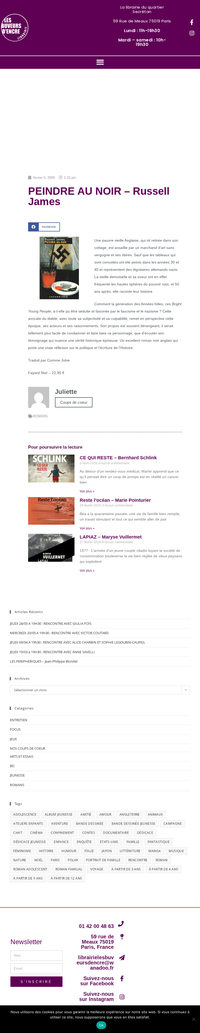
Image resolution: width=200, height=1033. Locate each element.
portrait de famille (103, 860)
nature (19, 860)
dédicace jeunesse (29, 842)
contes (88, 832)
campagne (173, 823)
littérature (130, 851)
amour (105, 814)
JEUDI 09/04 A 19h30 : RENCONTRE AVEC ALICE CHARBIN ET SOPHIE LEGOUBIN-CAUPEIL (77, 642)
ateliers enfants (28, 823)
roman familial (69, 869)
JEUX (13, 739)
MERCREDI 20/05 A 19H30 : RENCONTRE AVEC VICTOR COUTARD (59, 633)
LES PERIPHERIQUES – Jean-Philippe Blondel (43, 661)
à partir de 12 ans (66, 878)
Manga (154, 851)
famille (133, 842)
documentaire (116, 832)
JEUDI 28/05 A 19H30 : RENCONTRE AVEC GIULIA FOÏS (50, 623)
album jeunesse (59, 814)
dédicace (145, 832)
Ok (101, 1025)
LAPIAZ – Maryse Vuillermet (111, 537)
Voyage (96, 869)
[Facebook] (191, 22)
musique (176, 851)
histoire (46, 851)
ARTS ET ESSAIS (21, 756)
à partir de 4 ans (163, 869)
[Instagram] (191, 33)
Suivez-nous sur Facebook (97, 980)
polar (73, 860)
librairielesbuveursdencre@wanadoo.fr (95, 963)
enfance (61, 842)
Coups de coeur (73, 402)
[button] (100, 62)
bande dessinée (90, 823)
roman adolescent (30, 869)
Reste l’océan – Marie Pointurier (115, 500)
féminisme (22, 851)
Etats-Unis (109, 842)
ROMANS (40, 416)
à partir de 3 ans (126, 869)
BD (12, 765)
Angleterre (130, 814)
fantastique (159, 842)
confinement (62, 832)
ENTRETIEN (18, 720)
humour (68, 851)
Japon (107, 851)
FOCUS (15, 729)
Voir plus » (87, 491)
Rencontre (138, 860)
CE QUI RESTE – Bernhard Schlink (118, 457)
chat (17, 832)
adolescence (24, 814)
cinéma (36, 832)
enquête (84, 842)
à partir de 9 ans (28, 878)
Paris (55, 860)
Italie (89, 851)
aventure (59, 823)
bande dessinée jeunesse (133, 823)
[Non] (193, 1019)
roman (162, 860)
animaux (155, 814)
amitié (85, 814)
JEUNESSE (17, 775)
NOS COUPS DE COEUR (27, 748)
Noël (38, 860)
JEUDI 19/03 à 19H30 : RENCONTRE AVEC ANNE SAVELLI (52, 652)
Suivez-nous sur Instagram (96, 996)
